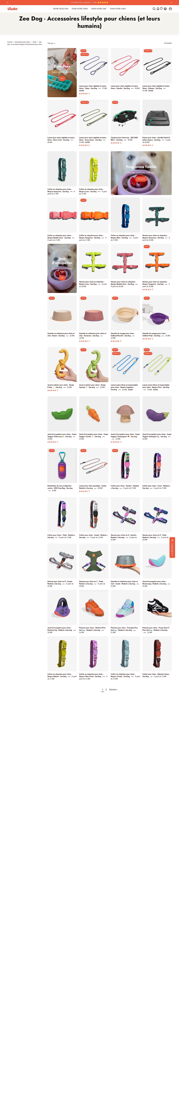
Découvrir (141, 179)
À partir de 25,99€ (117, 286)
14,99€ (72, 336)
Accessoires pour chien (22, 42)
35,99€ (130, 140)
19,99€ (49, 632)
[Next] (171, 2)
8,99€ (54, 491)
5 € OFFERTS (172, 549)
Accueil (9, 42)
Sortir (34, 42)
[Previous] (8, 2)
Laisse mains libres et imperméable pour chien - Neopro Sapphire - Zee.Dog (124, 387)
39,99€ (137, 88)
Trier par (50, 43)
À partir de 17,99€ (53, 240)
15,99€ (69, 387)
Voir (62, 78)
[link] (60, 8)
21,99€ (81, 632)
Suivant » (113, 689)
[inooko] (12, 8)
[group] (89, 2)
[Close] (172, 540)
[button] (154, 8)
